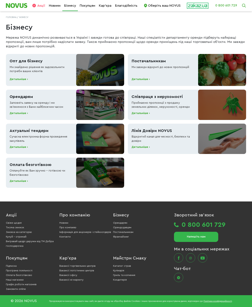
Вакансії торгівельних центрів (77, 266)
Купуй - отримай (16, 236)
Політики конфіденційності (217, 301)
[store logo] (18, 5)
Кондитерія (120, 280)
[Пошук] (244, 5)
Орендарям (120, 223)
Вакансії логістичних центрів (76, 270)
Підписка (11, 266)
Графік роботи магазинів (21, 284)
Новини (55, 5)
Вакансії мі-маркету (71, 280)
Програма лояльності (19, 270)
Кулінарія (118, 270)
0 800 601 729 (226, 5)
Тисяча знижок (15, 227)
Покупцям (87, 5)
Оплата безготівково (19, 275)
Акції (41, 5)
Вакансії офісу (68, 275)
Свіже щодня (14, 223)
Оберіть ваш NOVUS (164, 5)
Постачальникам (123, 232)
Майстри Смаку (129, 258)
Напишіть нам (196, 236)
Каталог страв (122, 266)
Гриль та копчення (124, 275)
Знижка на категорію (19, 232)
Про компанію (74, 215)
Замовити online (16, 289)
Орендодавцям (122, 227)
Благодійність (126, 5)
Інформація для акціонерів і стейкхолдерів (85, 232)
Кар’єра (105, 5)
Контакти (65, 236)
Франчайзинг (121, 236)
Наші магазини (15, 280)
